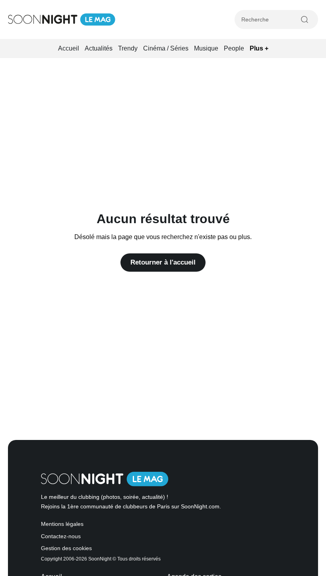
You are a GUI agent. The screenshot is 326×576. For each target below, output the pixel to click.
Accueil (68, 48)
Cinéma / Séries (165, 48)
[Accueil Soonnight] (61, 19)
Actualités (99, 48)
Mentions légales (62, 524)
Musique (206, 48)
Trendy (128, 48)
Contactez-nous (61, 536)
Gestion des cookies (66, 548)
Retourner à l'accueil (163, 262)
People (234, 48)
